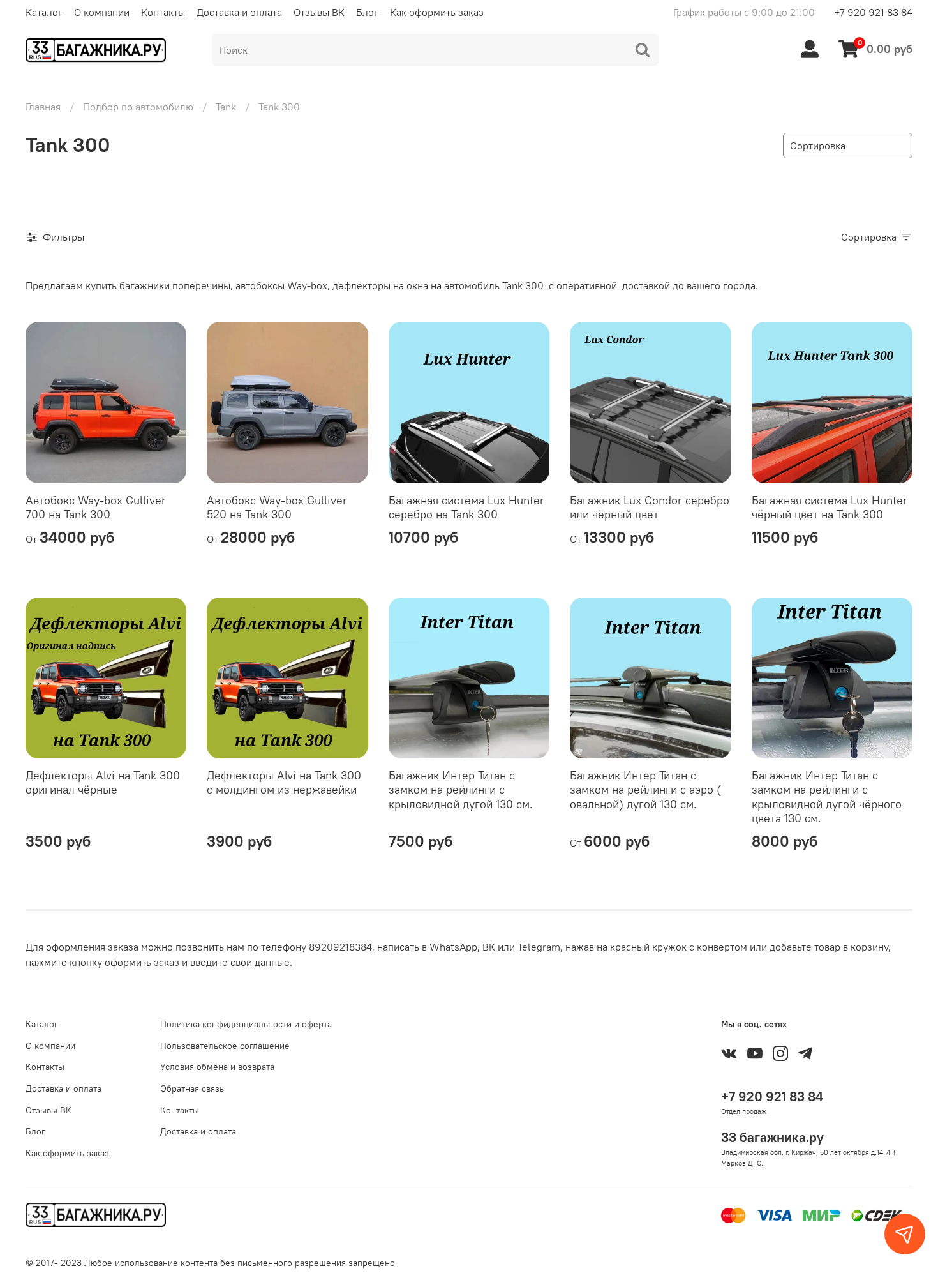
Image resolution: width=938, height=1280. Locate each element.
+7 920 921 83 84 (873, 12)
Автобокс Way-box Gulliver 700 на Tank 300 (96, 507)
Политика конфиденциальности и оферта (246, 1024)
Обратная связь (192, 1088)
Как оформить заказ (437, 12)
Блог (367, 12)
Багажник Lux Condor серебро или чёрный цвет (649, 507)
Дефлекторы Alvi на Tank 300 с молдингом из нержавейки (284, 782)
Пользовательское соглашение (225, 1045)
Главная (43, 106)
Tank (226, 106)
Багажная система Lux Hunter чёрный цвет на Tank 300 (829, 507)
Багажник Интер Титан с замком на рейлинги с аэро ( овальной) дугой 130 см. (645, 789)
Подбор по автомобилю (138, 106)
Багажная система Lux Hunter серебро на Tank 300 (466, 507)
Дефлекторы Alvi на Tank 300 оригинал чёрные (103, 782)
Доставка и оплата (239, 12)
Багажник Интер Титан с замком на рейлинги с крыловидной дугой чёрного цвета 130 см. (827, 797)
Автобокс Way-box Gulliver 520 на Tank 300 (277, 507)
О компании (102, 12)
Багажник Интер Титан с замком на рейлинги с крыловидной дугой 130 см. (461, 789)
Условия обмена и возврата (217, 1067)
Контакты (163, 12)
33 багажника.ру (772, 1137)
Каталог (44, 12)
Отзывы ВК (319, 12)
